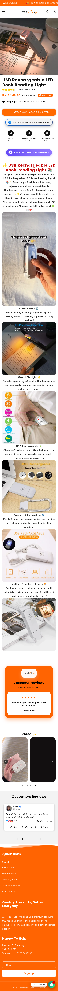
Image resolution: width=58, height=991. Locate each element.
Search (6, 862)
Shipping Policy (10, 879)
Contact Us (8, 868)
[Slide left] (3, 46)
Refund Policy (9, 873)
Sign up (29, 973)
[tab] (22, 785)
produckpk (24, 987)
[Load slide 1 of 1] (21, 73)
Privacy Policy (9, 891)
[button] (3, 12)
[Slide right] (54, 46)
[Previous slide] (6, 762)
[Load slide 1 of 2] (24, 73)
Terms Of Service (11, 885)
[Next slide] (52, 762)
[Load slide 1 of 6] (36, 73)
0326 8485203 (24, 953)
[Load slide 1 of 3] (27, 73)
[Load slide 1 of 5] (33, 73)
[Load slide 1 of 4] (30, 73)
